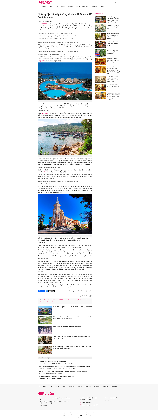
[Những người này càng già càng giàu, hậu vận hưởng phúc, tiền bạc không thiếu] (100, 36)
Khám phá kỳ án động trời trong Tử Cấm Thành (67, 326)
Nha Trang (45, 113)
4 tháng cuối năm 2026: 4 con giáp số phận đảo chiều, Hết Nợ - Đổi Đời (58, 368)
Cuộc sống (94, 6)
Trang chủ (40, 10)
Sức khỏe (70, 6)
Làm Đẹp (63, 6)
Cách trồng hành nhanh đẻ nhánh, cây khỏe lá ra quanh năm (113, 52)
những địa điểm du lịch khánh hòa (83, 299)
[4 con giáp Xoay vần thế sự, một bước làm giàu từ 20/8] (100, 28)
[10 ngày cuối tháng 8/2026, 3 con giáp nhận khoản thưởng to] (100, 61)
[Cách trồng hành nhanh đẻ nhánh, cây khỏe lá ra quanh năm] (100, 53)
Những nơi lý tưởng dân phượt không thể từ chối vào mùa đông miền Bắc (57, 36)
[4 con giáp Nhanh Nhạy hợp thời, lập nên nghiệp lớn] (100, 87)
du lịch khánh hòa (44, 302)
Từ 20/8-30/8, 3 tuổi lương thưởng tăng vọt (50, 373)
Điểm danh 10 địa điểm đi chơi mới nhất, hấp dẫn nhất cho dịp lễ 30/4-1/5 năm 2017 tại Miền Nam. (72, 317)
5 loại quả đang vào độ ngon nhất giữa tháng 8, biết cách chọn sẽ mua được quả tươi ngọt (113, 19)
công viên (41, 61)
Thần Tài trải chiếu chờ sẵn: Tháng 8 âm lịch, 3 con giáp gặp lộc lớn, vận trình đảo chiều (63, 371)
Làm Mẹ (56, 6)
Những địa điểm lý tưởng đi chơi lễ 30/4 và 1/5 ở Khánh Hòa (58, 299)
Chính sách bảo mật (83, 417)
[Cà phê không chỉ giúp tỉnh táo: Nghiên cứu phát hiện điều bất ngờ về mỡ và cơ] (45, 340)
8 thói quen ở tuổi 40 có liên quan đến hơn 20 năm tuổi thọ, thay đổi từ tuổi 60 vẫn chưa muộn (72, 347)
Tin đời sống (114, 386)
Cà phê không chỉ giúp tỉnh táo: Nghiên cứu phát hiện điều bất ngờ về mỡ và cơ (71, 337)
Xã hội (44, 6)
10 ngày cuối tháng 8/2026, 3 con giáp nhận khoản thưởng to (113, 60)
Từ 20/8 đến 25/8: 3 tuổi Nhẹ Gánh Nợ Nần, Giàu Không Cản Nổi (56, 376)
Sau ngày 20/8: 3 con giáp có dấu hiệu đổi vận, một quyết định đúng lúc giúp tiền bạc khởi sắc (64, 366)
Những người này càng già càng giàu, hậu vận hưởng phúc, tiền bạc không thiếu (113, 36)
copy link (90, 291)
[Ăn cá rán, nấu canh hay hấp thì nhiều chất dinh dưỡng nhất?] (100, 44)
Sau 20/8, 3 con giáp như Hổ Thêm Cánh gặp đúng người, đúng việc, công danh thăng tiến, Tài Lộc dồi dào (113, 96)
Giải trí (78, 6)
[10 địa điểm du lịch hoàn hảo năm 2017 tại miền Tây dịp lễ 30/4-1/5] (45, 310)
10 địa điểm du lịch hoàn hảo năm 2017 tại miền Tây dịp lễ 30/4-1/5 (72, 307)
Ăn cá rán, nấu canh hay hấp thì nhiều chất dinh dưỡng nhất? (113, 43)
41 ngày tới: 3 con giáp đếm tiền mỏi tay (50, 378)
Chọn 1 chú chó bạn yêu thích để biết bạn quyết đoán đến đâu (56, 363)
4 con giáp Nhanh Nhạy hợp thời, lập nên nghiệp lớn (113, 86)
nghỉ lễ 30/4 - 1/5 (54, 302)
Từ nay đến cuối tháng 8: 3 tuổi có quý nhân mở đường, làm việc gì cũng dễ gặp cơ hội (113, 79)
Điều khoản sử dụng (74, 417)
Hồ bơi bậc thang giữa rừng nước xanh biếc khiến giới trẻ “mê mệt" (56, 38)
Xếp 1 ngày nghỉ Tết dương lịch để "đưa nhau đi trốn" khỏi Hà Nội (55, 33)
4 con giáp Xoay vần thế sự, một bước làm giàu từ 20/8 (54, 361)
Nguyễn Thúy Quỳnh (87, 296)
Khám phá (102, 6)
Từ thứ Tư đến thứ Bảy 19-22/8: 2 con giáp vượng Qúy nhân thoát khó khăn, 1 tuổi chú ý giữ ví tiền (113, 70)
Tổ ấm (50, 6)
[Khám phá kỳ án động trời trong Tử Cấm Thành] (45, 330)
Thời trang (85, 6)
